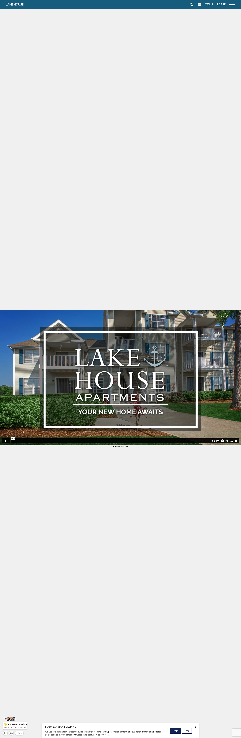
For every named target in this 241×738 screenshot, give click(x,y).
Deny (187, 730)
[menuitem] (209, 4)
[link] (24, 4)
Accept (175, 730)
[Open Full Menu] (232, 4)
